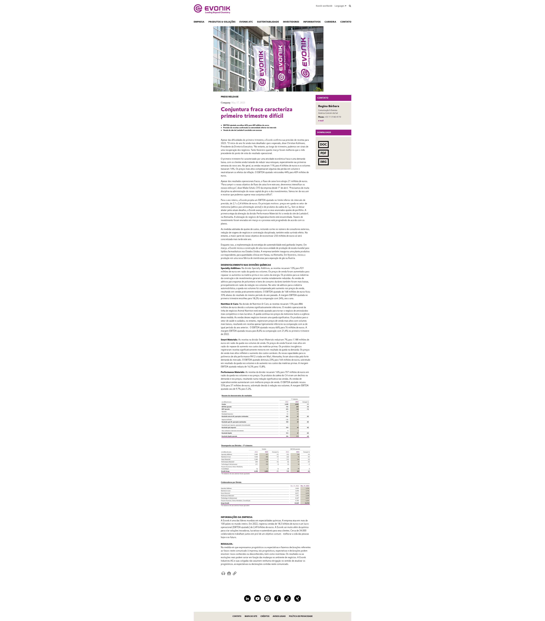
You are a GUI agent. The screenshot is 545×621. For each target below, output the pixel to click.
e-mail (321, 121)
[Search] (350, 6)
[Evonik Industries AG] (212, 9)
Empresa (199, 22)
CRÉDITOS (264, 616)
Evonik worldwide (324, 6)
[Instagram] (267, 598)
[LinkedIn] (247, 598)
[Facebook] (277, 598)
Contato (345, 22)
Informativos (312, 22)
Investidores (291, 22)
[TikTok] (287, 598)
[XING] (297, 598)
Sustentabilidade (268, 22)
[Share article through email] (229, 573)
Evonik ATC (246, 22)
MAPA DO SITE (251, 616)
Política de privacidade (301, 616)
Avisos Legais (279, 616)
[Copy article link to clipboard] (234, 573)
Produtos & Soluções (221, 22)
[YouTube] (257, 598)
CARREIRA (330, 22)
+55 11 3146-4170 (333, 117)
